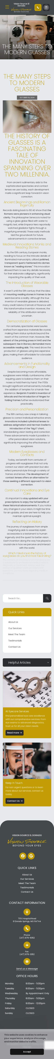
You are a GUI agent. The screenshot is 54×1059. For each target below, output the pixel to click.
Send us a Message (27, 969)
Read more (13, 732)
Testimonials (15, 640)
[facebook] (22, 856)
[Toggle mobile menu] (7, 7)
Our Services (15, 628)
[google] (31, 856)
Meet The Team (16, 634)
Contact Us (14, 646)
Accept (27, 1051)
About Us (13, 622)
